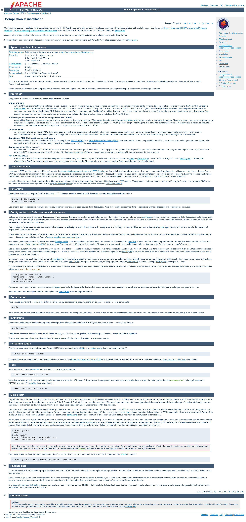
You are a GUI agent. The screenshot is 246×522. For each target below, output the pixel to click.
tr (212, 23)
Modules (204, 5)
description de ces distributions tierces (30, 485)
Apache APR (19, 108)
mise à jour (132, 40)
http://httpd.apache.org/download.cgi (77, 52)
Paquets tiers (224, 67)
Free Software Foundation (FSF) (103, 140)
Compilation (14, 67)
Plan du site (239, 5)
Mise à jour (223, 64)
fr (199, 23)
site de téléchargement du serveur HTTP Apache (82, 171)
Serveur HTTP (19, 13)
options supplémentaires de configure (64, 237)
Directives (214, 5)
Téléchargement (225, 39)
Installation (223, 54)
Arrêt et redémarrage (227, 83)
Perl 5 (11, 156)
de (185, 23)
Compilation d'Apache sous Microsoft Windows (36, 30)
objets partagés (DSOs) (37, 244)
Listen (82, 448)
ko (207, 23)
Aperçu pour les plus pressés (231, 33)
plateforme (120, 30)
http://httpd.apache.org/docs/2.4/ (86, 359)
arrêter (33, 383)
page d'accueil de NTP (77, 152)
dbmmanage (142, 158)
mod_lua (36, 269)
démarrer (35, 369)
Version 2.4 (46, 13)
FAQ (221, 5)
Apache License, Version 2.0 (28, 517)
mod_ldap (24, 269)
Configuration (15, 64)
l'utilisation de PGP (114, 183)
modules (132, 241)
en (190, 23)
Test (220, 60)
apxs (131, 158)
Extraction (223, 42)
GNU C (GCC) (77, 140)
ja (203, 23)
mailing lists (130, 506)
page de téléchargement (61, 183)
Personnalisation (225, 57)
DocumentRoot (177, 380)
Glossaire (229, 5)
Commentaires (225, 86)
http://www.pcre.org (132, 120)
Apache (7, 13)
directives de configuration (175, 359)
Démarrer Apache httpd (228, 80)
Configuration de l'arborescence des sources (230, 47)
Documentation (33, 13)
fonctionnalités (61, 241)
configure (185, 158)
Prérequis (222, 36)
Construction (224, 51)
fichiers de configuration (91, 348)
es (194, 23)
